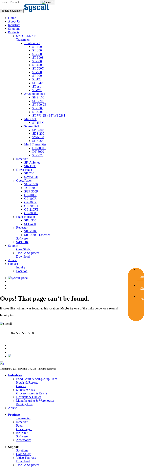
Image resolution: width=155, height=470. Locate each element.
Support (13, 245)
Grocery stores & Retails (31, 393)
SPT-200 (38, 130)
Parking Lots (24, 404)
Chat (142, 288)
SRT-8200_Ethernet (37, 235)
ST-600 (37, 65)
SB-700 (29, 173)
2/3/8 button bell (34, 93)
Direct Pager (24, 169)
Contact (13, 263)
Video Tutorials (26, 457)
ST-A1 (36, 86)
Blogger (143, 299)
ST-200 (37, 50)
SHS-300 (38, 140)
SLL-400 (30, 224)
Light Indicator (25, 216)
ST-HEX (38, 122)
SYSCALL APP (26, 36)
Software (22, 238)
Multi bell (30, 119)
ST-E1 (36, 79)
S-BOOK (22, 242)
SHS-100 (38, 97)
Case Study (23, 249)
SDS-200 (38, 133)
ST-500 (37, 61)
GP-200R (30, 202)
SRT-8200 (30, 231)
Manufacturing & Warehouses (35, 400)
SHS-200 (38, 101)
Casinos (21, 386)
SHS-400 (38, 83)
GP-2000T (39, 148)
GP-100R (30, 198)
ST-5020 (37, 155)
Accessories (23, 440)
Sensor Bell (31, 126)
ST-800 (37, 72)
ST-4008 (37, 108)
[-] (2, 363)
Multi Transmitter (35, 144)
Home (12, 17)
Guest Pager (24, 180)
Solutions (14, 28)
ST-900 (37, 75)
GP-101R (30, 195)
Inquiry (20, 267)
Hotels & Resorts (27, 382)
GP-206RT (31, 206)
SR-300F (30, 166)
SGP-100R (31, 184)
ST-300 (37, 54)
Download (23, 256)
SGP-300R (31, 191)
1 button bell (32, 43)
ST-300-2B (39, 104)
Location (21, 271)
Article (12, 260)
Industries (14, 25)
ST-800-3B (39, 112)
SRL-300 (30, 220)
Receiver (21, 159)
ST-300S (38, 57)
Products (13, 32)
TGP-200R (31, 187)
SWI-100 (38, 137)
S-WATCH (31, 177)
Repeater (21, 227)
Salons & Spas (25, 389)
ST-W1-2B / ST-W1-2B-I (48, 115)
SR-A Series (32, 162)
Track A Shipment (27, 253)
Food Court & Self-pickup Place (36, 379)
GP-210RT (31, 209)
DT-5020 (38, 151)
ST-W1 (37, 90)
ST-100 (37, 46)
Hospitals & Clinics (28, 397)
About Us (14, 21)
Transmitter (23, 39)
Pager (19, 425)
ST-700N (38, 68)
